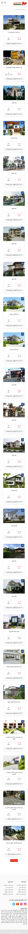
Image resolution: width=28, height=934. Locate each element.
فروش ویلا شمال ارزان (14, 631)
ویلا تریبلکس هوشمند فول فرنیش (14, 67)
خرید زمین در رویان (9, 889)
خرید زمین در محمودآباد (8, 894)
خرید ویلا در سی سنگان (21, 894)
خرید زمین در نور (9, 887)
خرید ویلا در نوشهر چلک (14, 32)
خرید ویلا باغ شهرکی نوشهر (14, 702)
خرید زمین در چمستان (8, 885)
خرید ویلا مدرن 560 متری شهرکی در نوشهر (14, 738)
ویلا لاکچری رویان (14, 314)
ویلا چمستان (14, 138)
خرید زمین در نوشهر (9, 892)
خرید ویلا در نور (22, 887)
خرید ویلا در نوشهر (22, 892)
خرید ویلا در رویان (22, 889)
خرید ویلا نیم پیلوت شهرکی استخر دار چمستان (14, 808)
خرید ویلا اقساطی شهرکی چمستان (14, 843)
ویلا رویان (14, 279)
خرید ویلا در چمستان (21, 885)
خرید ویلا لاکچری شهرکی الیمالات (14, 667)
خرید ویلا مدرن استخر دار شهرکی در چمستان (14, 773)
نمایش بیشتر (14, 860)
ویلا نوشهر (14, 103)
